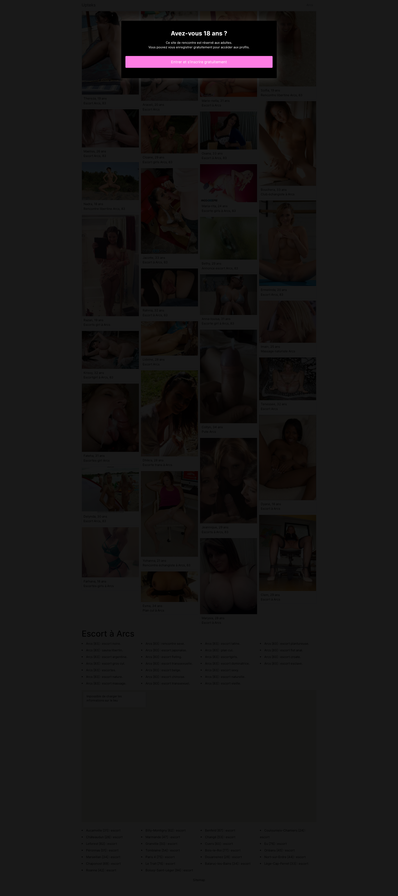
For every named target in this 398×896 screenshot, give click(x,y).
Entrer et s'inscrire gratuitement (199, 62)
